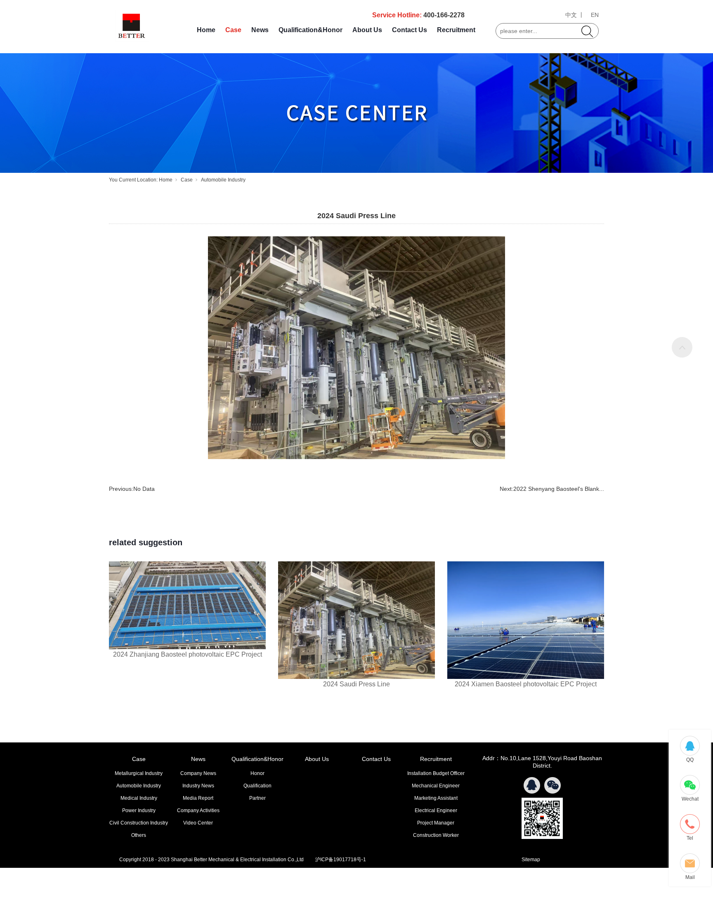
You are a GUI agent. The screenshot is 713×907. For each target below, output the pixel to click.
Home (206, 29)
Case (233, 29)
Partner (257, 798)
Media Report (198, 798)
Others (138, 835)
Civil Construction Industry (138, 823)
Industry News (198, 786)
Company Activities (198, 810)
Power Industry (139, 810)
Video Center (198, 823)
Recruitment (456, 29)
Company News (198, 773)
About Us (367, 29)
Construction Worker (436, 835)
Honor (257, 773)
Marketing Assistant (436, 798)
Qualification (257, 786)
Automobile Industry (223, 180)
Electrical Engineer (436, 810)
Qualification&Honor (310, 29)
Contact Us (409, 29)
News (260, 29)
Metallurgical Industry (139, 773)
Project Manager (435, 823)
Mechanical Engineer (436, 786)
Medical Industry (138, 798)
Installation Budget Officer (436, 773)
